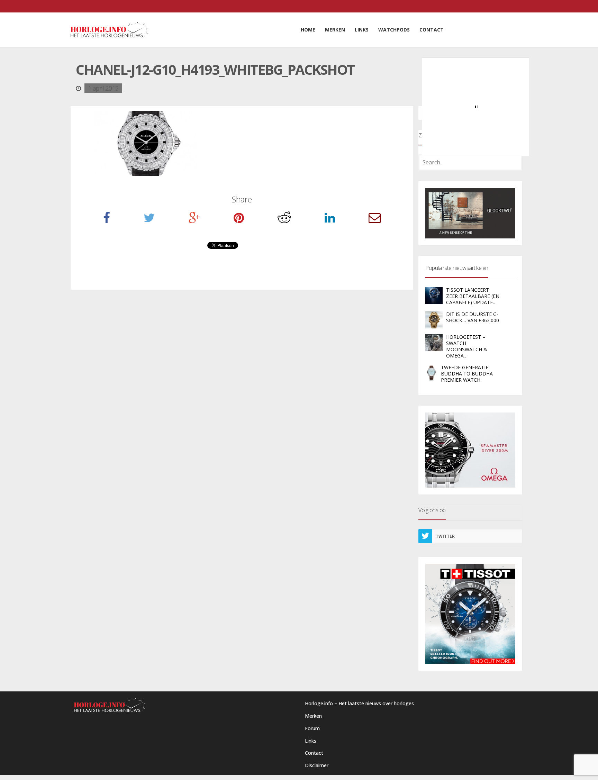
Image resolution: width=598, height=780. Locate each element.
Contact (314, 753)
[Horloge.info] (109, 29)
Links (310, 740)
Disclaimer (316, 765)
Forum (312, 728)
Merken (313, 716)
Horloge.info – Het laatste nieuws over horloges (359, 703)
